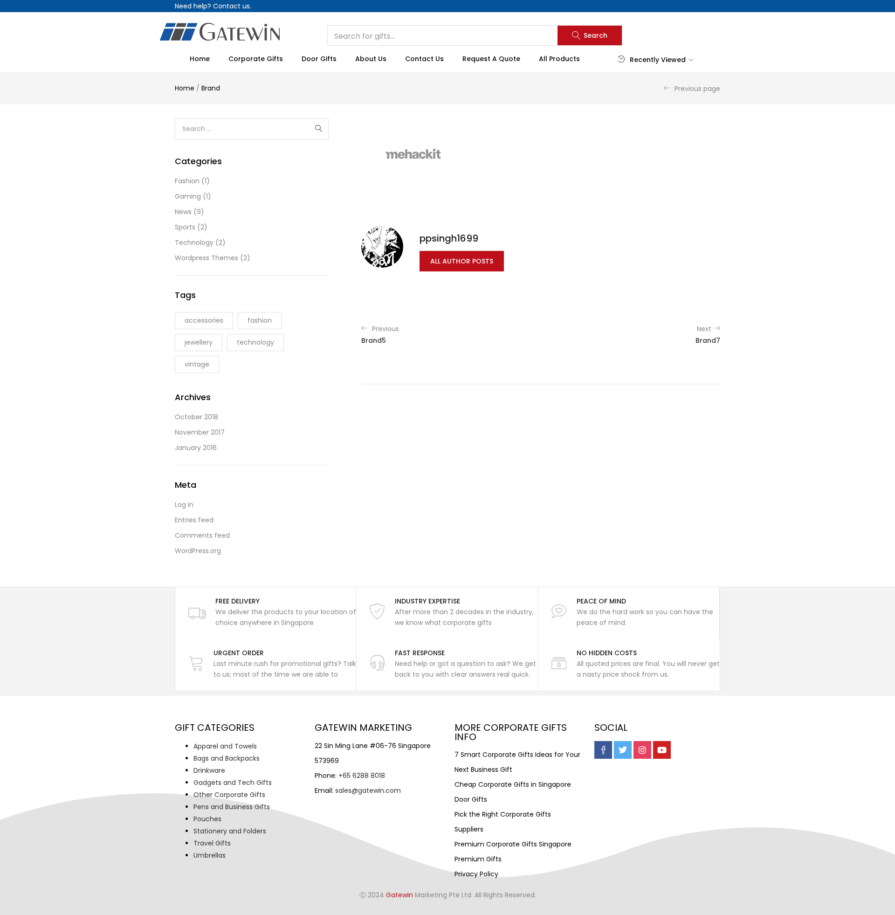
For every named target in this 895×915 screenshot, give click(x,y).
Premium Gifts (478, 859)
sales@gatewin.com (368, 790)
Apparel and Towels (225, 746)
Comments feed (202, 535)
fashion (260, 320)
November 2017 (200, 432)
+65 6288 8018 (361, 775)
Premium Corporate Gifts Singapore (512, 844)
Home (200, 58)
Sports (185, 227)
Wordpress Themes (206, 258)
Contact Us (424, 58)
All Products (559, 58)
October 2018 (196, 417)
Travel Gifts (212, 843)
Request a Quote (491, 58)
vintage (197, 364)
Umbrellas (209, 855)
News (183, 211)
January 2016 (196, 447)
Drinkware (209, 770)
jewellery (199, 342)
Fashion (187, 181)
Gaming (188, 196)
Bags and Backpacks (226, 758)
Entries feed (194, 520)
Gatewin (399, 895)
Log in (184, 504)
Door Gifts (319, 58)
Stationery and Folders (229, 831)
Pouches (207, 819)
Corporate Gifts (255, 58)
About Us (370, 58)
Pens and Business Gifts (231, 806)
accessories (204, 320)
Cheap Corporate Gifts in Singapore (512, 784)
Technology (194, 242)
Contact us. (232, 6)
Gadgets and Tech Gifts (232, 782)
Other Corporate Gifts (229, 794)
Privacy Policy (476, 874)
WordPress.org (198, 550)
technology (255, 342)
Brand (210, 88)
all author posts (461, 261)
